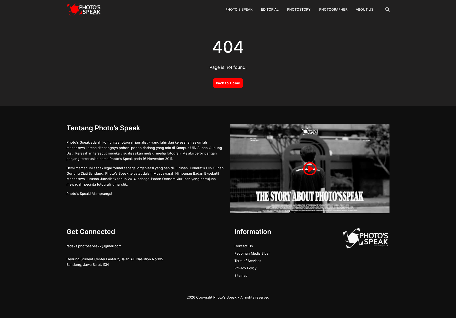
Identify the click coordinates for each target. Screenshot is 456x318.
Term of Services (247, 261)
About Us (364, 9)
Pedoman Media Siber (252, 253)
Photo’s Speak (239, 9)
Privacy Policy (245, 268)
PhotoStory (299, 9)
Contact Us (243, 246)
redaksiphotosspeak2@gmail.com (94, 246)
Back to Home (228, 83)
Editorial (270, 9)
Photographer (333, 9)
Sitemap (240, 275)
